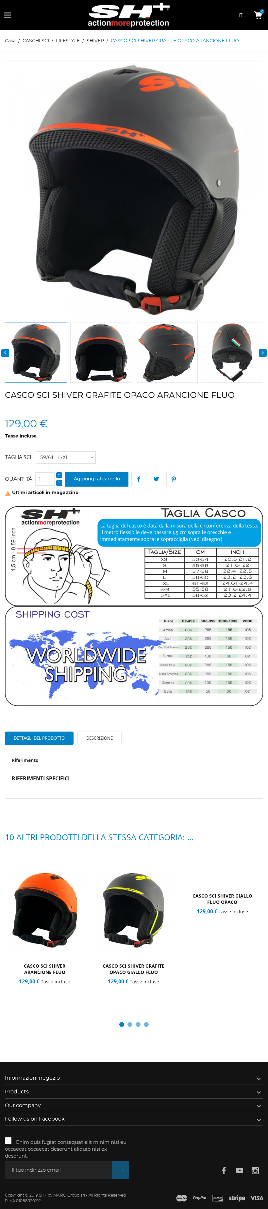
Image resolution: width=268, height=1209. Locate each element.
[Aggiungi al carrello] (26, 990)
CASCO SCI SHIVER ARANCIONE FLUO (44, 969)
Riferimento (25, 760)
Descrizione (99, 738)
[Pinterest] (173, 479)
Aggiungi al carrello (97, 479)
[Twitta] (156, 479)
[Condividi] (138, 479)
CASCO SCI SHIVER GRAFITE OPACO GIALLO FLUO (133, 969)
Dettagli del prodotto (39, 738)
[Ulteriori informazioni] (66, 990)
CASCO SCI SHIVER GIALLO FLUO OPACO (222, 899)
